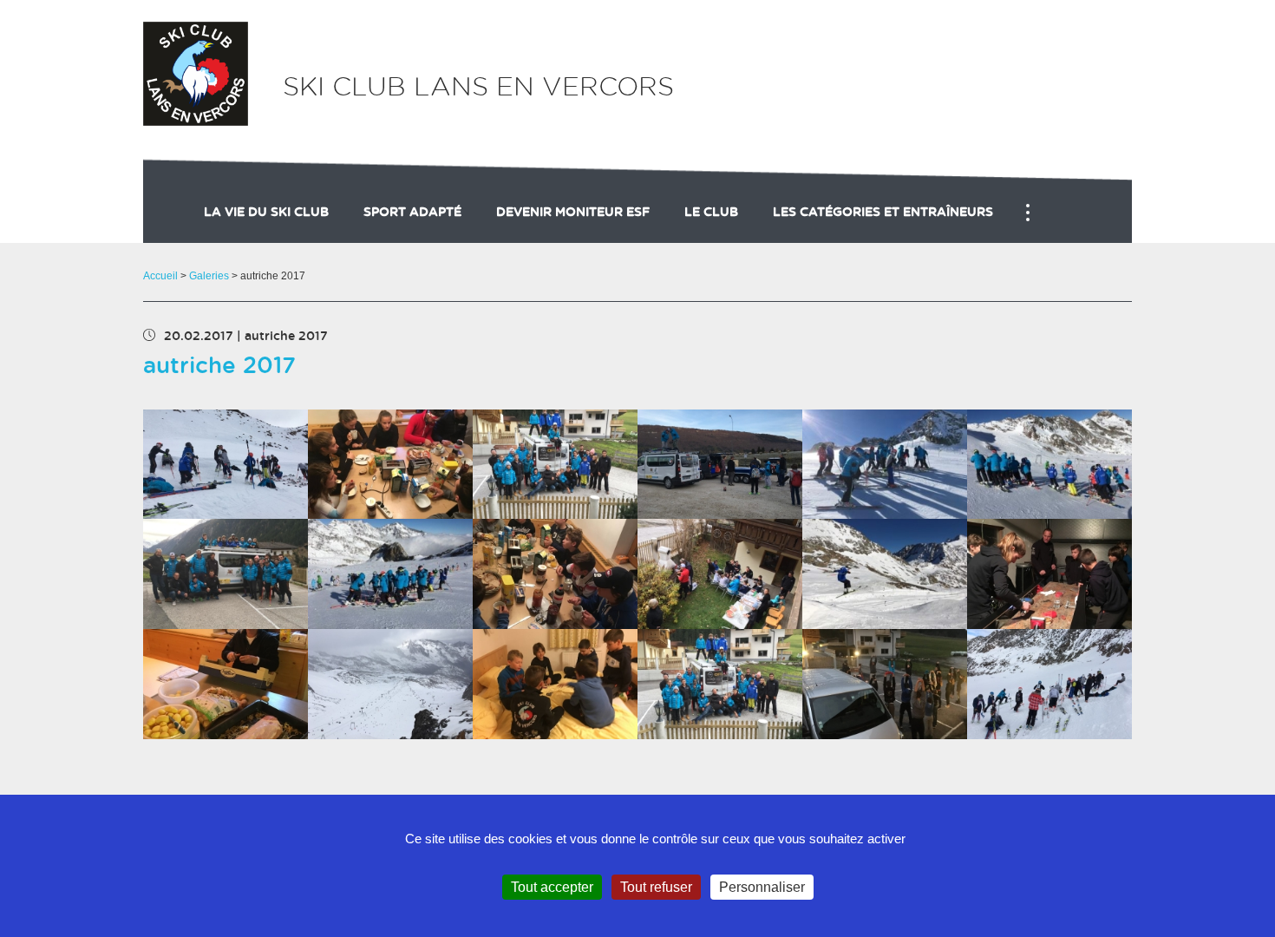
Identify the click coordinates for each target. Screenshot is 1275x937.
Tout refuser (656, 887)
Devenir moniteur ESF (573, 212)
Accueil (160, 276)
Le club (711, 212)
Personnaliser (762, 887)
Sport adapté (412, 212)
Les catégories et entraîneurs (883, 212)
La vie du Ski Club (266, 212)
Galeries (209, 276)
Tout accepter (552, 887)
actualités (1198, 230)
